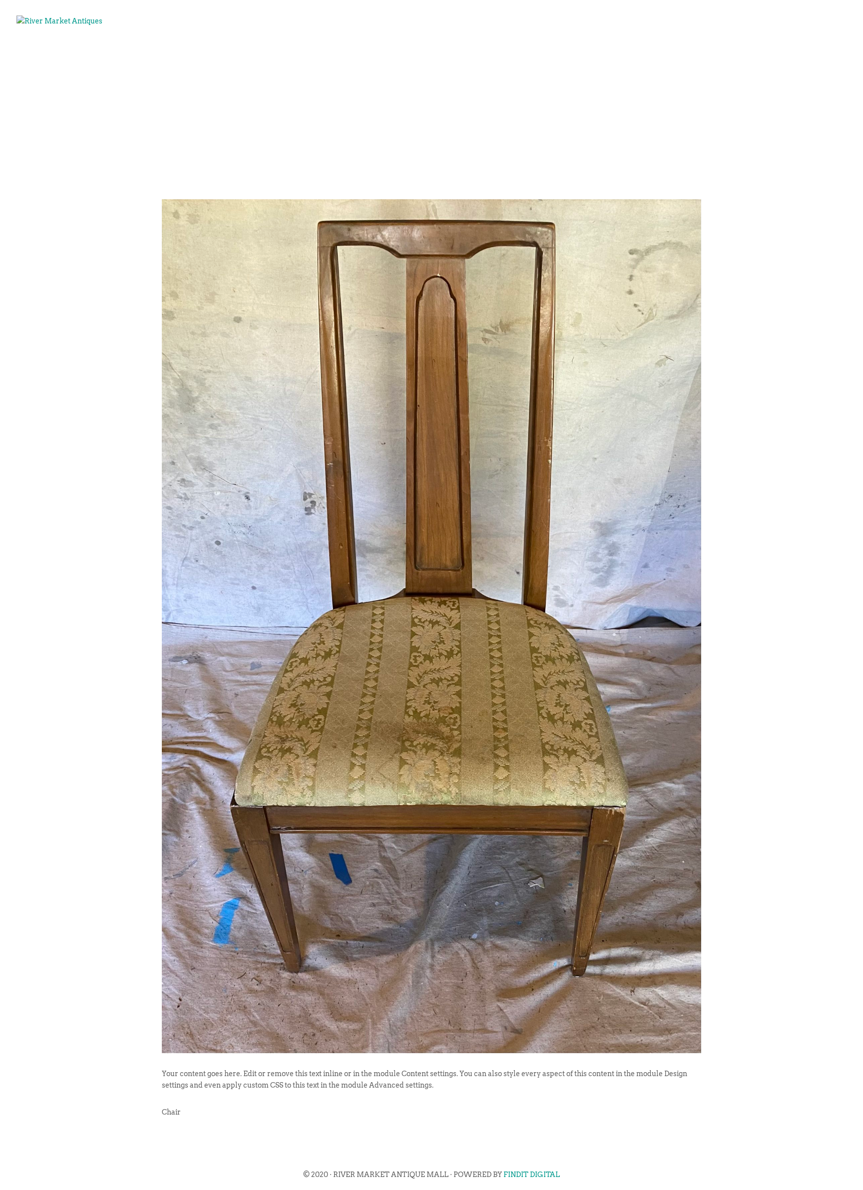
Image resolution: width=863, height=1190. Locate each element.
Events (571, 53)
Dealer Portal (800, 53)
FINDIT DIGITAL (531, 1175)
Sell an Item (633, 53)
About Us (518, 53)
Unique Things (715, 53)
